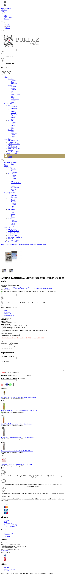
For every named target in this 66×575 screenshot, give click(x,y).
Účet (5, 16)
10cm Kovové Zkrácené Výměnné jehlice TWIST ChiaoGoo (17, 437)
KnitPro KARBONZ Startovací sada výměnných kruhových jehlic (27, 244)
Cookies (6, 520)
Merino (13, 97)
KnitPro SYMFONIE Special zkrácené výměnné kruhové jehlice (18, 397)
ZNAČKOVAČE (12, 147)
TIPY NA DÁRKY (9, 164)
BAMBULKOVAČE (13, 142)
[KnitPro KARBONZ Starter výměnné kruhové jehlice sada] (11, 266)
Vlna (12, 102)
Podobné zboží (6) (9, 315)
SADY (9, 105)
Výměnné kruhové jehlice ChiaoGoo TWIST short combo (16, 464)
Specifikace (7, 312)
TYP (9, 110)
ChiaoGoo (14, 133)
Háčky (13, 117)
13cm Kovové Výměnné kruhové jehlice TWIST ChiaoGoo (17, 451)
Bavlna (13, 88)
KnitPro (13, 136)
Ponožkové (14, 114)
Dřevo (12, 123)
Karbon (13, 125)
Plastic (13, 128)
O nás (5, 522)
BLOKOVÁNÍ (12, 145)
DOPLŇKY (7, 228)
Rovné (13, 111)
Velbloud (13, 100)
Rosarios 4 (14, 83)
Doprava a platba (6, 8)
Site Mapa (7, 536)
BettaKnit (13, 80)
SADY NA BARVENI (10, 241)
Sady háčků (14, 106)
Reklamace (7, 534)
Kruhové (13, 113)
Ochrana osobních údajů (10, 525)
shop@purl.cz (4, 550)
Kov (12, 127)
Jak (12, 91)
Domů (2, 244)
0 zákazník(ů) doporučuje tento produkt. (35, 291)
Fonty (12, 82)
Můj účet (6, 567)
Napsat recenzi (52, 291)
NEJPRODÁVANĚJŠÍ (10, 163)
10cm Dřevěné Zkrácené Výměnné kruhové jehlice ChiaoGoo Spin (19, 410)
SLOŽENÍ (10, 85)
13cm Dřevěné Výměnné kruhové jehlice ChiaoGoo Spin (16, 424)
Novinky (6, 570)
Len (12, 96)
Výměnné (13, 116)
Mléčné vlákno (15, 99)
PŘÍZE (6, 166)
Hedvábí (13, 89)
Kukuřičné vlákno (16, 94)
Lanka (12, 119)
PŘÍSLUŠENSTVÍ (13, 140)
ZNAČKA (10, 79)
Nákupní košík (8, 17)
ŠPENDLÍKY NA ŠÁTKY (15, 148)
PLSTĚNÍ (10, 150)
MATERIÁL (11, 120)
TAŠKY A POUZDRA (14, 144)
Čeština (8, 25)
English (8, 26)
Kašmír (13, 92)
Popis (5, 310)
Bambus (13, 122)
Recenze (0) (7, 313)
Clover (13, 134)
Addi (12, 131)
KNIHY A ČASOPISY (14, 151)
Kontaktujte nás (8, 533)
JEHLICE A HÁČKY (10, 192)
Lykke (12, 137)
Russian (8, 28)
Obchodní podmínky (9, 526)
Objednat (6, 19)
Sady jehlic (14, 108)
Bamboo (13, 86)
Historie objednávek (9, 569)
